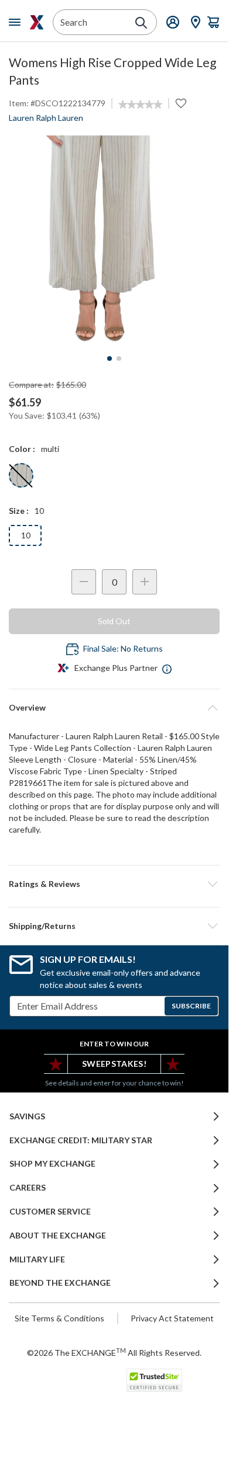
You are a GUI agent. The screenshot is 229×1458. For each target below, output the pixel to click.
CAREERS (27, 1187)
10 (25, 535)
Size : (19, 511)
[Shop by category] (17, 22)
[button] (114, 884)
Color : (22, 449)
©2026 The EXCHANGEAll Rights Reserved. (114, 1352)
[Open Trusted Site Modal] (154, 1380)
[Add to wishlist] (181, 103)
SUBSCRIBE (191, 1005)
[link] (140, 104)
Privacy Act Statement (172, 1318)
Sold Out (114, 621)
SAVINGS (27, 1116)
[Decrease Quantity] (83, 581)
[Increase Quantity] (144, 581)
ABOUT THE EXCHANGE (57, 1235)
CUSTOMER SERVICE (50, 1211)
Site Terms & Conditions (59, 1318)
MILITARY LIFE (37, 1259)
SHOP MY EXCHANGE (52, 1163)
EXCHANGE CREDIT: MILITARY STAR (80, 1140)
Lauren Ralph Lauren (46, 118)
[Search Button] (141, 23)
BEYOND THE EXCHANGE (60, 1283)
